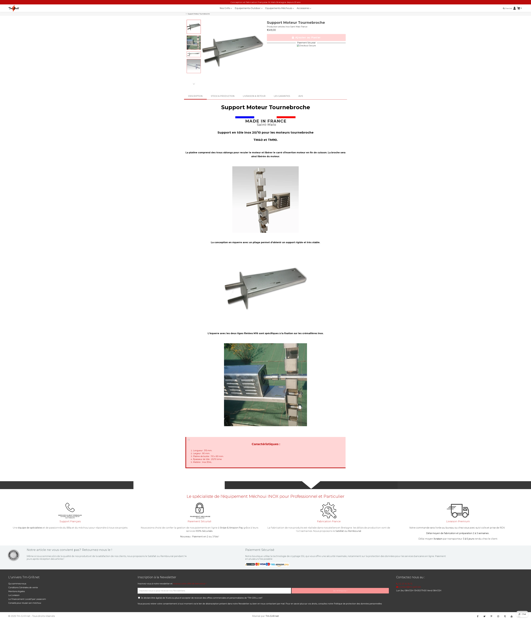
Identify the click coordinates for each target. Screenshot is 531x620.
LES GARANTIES (282, 96)
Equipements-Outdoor (248, 8)
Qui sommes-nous (17, 583)
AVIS (300, 96)
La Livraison (13, 595)
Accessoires (303, 8)
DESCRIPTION (195, 96)
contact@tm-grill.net (409, 587)
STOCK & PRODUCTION (223, 96)
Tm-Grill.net (272, 616)
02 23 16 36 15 (405, 583)
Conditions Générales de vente (23, 587)
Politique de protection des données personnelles (358, 603)
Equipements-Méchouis (278, 8)
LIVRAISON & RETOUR (254, 96)
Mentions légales (16, 591)
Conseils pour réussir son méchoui (24, 603)
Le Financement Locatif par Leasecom (27, 599)
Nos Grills (225, 8)
